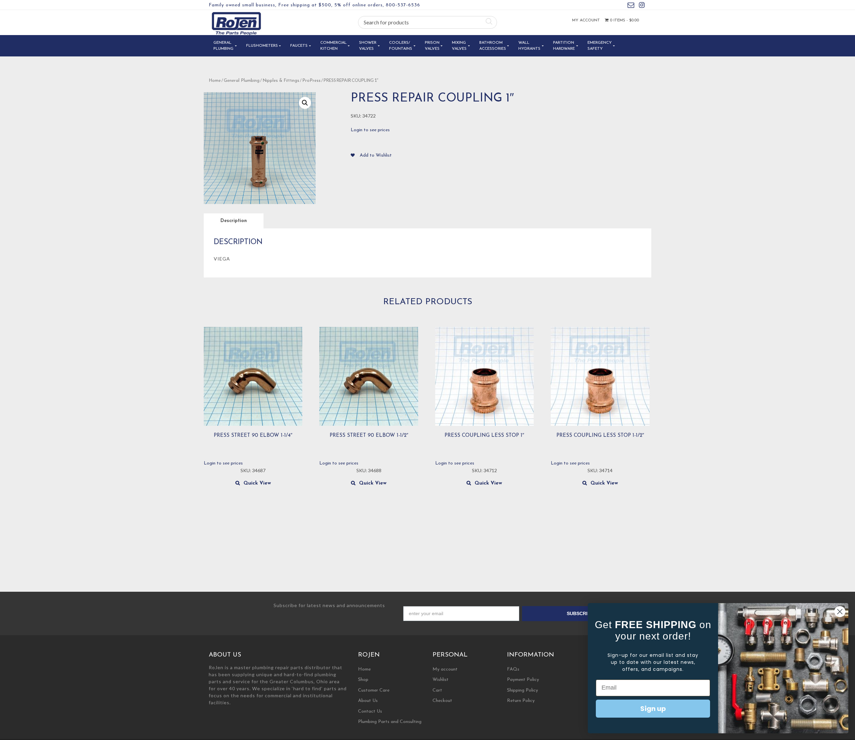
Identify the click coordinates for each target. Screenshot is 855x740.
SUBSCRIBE (580, 613)
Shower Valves (367, 46)
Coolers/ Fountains (400, 46)
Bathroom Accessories (492, 46)
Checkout (442, 700)
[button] (305, 103)
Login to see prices (370, 130)
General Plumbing (223, 46)
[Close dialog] (840, 611)
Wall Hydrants (529, 46)
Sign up (653, 708)
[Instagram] (641, 6)
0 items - (624, 20)
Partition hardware (564, 46)
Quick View (257, 483)
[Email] (631, 6)
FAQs (513, 669)
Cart (437, 690)
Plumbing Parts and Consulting (389, 721)
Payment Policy (523, 679)
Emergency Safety (599, 46)
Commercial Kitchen (333, 46)
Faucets (299, 46)
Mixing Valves (459, 46)
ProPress (311, 80)
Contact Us (370, 711)
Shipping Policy (522, 690)
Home (215, 80)
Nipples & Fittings (281, 80)
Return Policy (521, 700)
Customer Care (373, 690)
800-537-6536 (403, 5)
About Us (368, 700)
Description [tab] (233, 220)
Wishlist (441, 679)
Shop (363, 679)
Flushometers (262, 46)
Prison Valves (432, 46)
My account (586, 20)
